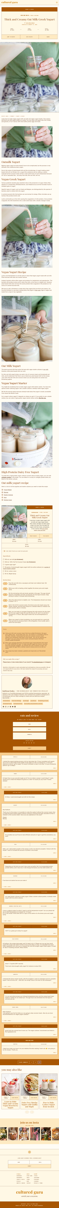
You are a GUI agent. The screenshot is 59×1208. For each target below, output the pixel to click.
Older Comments (23, 1062)
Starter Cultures (8, 495)
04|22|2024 (44, 892)
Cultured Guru (34, 1204)
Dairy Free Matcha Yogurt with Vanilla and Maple (29, 1104)
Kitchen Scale (8, 500)
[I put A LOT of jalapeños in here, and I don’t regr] (46, 1133)
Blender (6, 492)
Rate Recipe (29, 36)
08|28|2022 (43, 757)
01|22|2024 (44, 861)
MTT (30, 1205)
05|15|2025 (44, 959)
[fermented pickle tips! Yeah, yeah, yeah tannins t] (24, 1133)
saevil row (25, 1205)
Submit (29, 1166)
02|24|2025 (44, 926)
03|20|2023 (44, 830)
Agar (5, 497)
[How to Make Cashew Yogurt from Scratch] (48, 1085)
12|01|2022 (43, 773)
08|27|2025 (43, 1007)
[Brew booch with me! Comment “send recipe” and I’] (13, 1133)
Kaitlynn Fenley (30, 22)
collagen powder (6, 477)
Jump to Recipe (11, 36)
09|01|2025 (44, 1026)
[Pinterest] (10, 707)
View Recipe (15, 1097)
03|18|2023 (43, 805)
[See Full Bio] (10, 698)
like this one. (42, 398)
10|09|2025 (43, 1044)
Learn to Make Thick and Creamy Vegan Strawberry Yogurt (10, 1104)
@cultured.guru (38, 662)
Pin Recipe (46, 536)
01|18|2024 (43, 844)
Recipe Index (5, 116)
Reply (54, 768)
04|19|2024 (43, 876)
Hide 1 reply (7, 787)
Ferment (12, 116)
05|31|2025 (43, 974)
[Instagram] (6, 707)
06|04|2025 (44, 991)
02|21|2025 (43, 906)
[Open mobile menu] (56, 2)
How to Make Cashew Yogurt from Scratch (48, 1104)
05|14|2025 (43, 939)
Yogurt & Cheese (29, 9)
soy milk (45, 369)
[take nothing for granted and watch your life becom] (35, 1133)
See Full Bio (6, 698)
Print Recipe (33, 536)
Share (48, 36)
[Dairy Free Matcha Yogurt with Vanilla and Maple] (29, 1085)
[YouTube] (13, 707)
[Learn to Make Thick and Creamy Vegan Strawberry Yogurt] (10, 1085)
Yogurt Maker (8, 490)
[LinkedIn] (15, 707)
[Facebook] (3, 707)
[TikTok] (8, 707)
